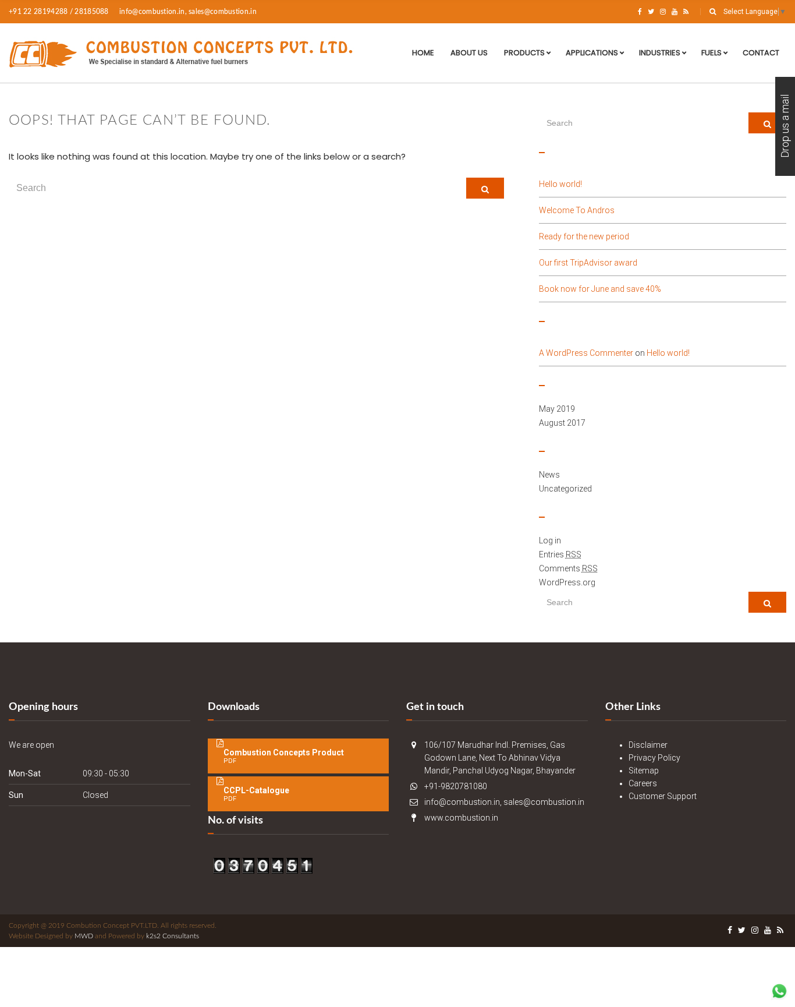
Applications (592, 52)
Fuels (711, 52)
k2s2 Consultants (172, 935)
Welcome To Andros (577, 210)
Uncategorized (565, 488)
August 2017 (562, 422)
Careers (643, 783)
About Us (469, 52)
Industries (659, 52)
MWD (83, 935)
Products (524, 52)
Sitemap (644, 770)
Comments (568, 568)
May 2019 (557, 409)
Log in (550, 540)
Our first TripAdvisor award (588, 262)
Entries (560, 554)
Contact (761, 52)
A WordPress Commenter (586, 353)
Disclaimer (648, 745)
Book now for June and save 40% (600, 289)
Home (423, 52)
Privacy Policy (654, 757)
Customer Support (663, 796)
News (549, 474)
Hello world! (560, 184)
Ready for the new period (584, 236)
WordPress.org (567, 582)
